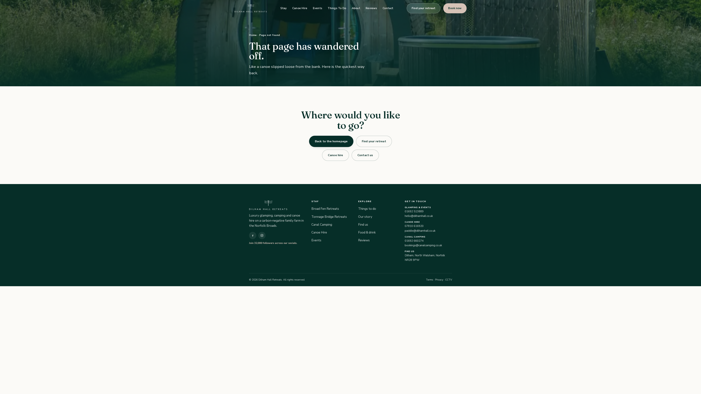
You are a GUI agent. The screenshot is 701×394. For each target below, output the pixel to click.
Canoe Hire (299, 8)
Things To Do (337, 8)
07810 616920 (414, 226)
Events (317, 8)
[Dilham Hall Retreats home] (250, 8)
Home (253, 35)
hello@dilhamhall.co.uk (419, 216)
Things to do (367, 209)
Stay (283, 8)
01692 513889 (414, 211)
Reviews (371, 8)
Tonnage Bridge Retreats (329, 217)
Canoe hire (335, 155)
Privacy (439, 279)
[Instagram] (262, 235)
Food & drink (367, 232)
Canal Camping (321, 225)
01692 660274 (414, 241)
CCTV (448, 279)
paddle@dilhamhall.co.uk (420, 231)
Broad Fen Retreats (325, 209)
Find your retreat (424, 8)
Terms (429, 279)
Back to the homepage (331, 141)
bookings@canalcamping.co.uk (423, 245)
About (356, 8)
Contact (388, 8)
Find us (363, 225)
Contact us (365, 155)
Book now (455, 8)
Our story (365, 217)
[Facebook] (252, 235)
